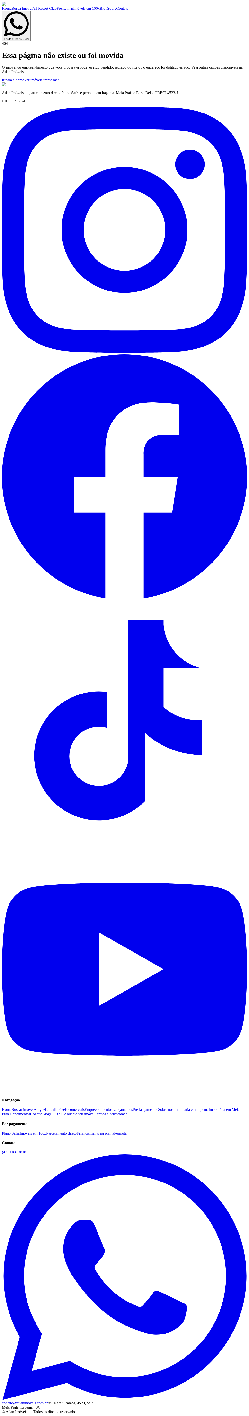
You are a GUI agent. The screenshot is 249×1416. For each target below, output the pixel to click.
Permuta (120, 1133)
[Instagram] (124, 351)
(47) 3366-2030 (14, 1152)
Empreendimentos (98, 1109)
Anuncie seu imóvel (79, 1114)
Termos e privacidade (111, 1114)
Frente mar (65, 8)
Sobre (111, 8)
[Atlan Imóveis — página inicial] (14, 4)
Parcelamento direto (61, 1133)
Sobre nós (165, 1109)
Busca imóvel (21, 8)
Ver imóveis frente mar (41, 80)
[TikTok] (124, 844)
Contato (122, 8)
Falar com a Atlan (16, 39)
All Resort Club (44, 8)
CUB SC (57, 1114)
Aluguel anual (44, 1109)
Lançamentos (122, 1109)
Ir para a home (13, 80)
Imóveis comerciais (70, 1109)
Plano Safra (11, 1133)
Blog (103, 8)
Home (6, 8)
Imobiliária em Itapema (191, 1109)
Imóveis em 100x (86, 8)
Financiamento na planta (95, 1133)
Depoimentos (20, 1114)
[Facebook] (124, 598)
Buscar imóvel (22, 1109)
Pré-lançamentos (145, 1109)
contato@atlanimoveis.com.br (25, 1403)
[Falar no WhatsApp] (124, 1399)
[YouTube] (124, 1090)
